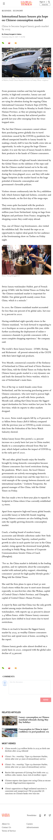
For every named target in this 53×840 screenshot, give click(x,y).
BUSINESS (6, 11)
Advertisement (32, 827)
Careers (29, 824)
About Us (6, 824)
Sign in (42, 2)
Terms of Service (9, 831)
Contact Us (6, 827)
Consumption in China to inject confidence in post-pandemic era (34, 730)
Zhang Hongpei (9, 34)
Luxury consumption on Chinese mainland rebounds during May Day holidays (34, 720)
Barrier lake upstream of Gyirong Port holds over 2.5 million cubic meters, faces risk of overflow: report (26, 773)
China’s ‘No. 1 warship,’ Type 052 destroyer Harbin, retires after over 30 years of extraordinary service (26, 765)
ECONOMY (18, 11)
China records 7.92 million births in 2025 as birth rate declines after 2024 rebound (27, 749)
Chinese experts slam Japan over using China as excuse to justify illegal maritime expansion (28, 781)
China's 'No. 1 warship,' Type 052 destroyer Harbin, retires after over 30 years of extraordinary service (26, 757)
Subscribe (45, 4)
